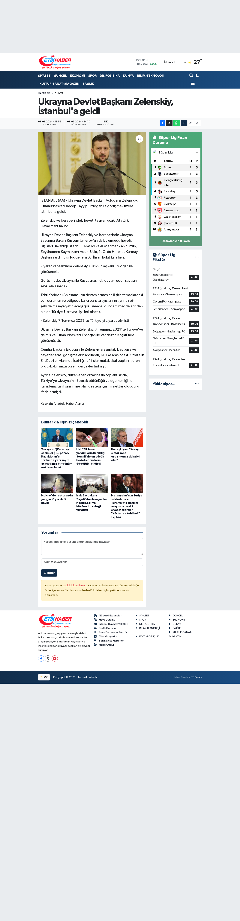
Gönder (49, 573)
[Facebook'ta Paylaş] (162, 123)
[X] (48, 658)
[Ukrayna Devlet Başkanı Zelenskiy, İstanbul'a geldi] (92, 163)
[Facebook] (41, 658)
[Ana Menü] (192, 84)
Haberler (44, 93)
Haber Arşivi (106, 644)
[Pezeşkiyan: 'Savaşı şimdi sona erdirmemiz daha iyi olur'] (127, 437)
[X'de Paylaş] (169, 123)
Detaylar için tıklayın (176, 241)
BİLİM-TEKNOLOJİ (150, 75)
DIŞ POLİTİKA (110, 75)
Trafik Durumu (107, 628)
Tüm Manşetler (108, 636)
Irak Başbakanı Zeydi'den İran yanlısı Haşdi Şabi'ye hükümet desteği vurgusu (91, 502)
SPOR (92, 75)
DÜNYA (128, 75)
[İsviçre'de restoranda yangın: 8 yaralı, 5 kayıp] (57, 483)
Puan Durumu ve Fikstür (113, 632)
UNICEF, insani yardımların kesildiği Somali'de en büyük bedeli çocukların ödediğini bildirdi (90, 456)
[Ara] (191, 76)
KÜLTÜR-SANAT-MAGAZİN (60, 83)
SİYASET (44, 75)
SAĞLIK (88, 83)
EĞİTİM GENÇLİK (149, 636)
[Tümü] (197, 384)
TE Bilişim (196, 677)
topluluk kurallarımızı (75, 585)
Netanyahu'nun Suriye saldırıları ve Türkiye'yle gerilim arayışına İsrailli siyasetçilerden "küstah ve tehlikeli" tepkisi (126, 506)
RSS (45, 677)
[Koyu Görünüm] (197, 76)
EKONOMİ (77, 75)
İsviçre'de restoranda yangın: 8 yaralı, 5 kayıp (57, 499)
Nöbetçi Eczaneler (110, 615)
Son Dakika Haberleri (111, 640)
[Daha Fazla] (184, 123)
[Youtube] (55, 658)
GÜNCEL (60, 75)
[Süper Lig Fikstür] (197, 257)
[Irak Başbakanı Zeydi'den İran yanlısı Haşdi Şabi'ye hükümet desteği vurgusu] (92, 483)
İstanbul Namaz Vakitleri (113, 624)
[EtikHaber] (55, 62)
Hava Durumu (107, 619)
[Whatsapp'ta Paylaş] (176, 123)
